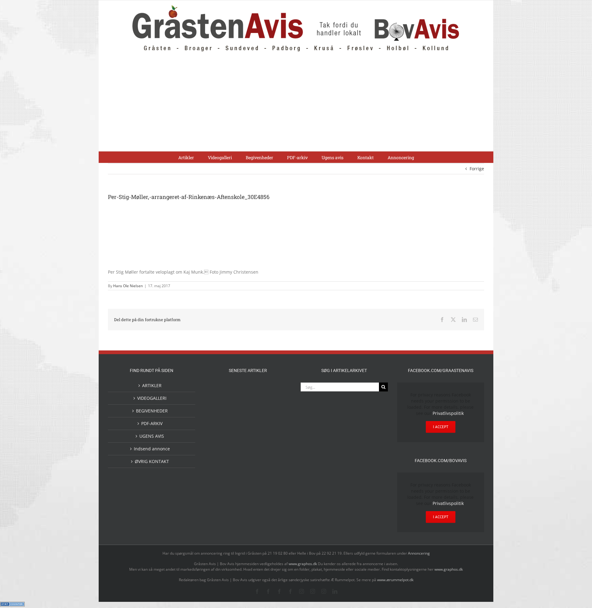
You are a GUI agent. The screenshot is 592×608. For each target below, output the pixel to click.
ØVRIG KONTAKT (152, 461)
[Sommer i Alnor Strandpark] (277, 390)
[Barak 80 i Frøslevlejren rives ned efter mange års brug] (277, 472)
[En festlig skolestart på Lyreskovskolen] (218, 472)
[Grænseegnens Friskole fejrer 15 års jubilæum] (277, 447)
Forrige (477, 169)
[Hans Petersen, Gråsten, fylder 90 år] (258, 409)
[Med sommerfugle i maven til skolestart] (258, 391)
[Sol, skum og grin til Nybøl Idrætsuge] (238, 472)
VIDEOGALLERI (151, 398)
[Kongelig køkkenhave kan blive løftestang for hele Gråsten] (258, 432)
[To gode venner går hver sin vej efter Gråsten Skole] (277, 432)
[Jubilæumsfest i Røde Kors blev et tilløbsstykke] (218, 390)
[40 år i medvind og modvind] (218, 432)
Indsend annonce (152, 449)
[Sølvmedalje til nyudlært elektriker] (218, 452)
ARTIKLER (152, 385)
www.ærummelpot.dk (395, 579)
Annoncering (419, 553)
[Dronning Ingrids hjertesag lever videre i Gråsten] (258, 472)
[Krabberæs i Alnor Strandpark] (218, 412)
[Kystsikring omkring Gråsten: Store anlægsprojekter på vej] (238, 390)
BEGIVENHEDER (152, 411)
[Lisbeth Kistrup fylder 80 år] (238, 409)
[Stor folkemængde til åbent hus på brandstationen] (277, 407)
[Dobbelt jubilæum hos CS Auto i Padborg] (258, 447)
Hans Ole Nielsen (128, 285)
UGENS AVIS (151, 436)
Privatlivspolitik (448, 413)
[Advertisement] (296, 105)
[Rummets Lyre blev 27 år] (238, 432)
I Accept (440, 426)
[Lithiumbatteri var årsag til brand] (238, 446)
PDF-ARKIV (151, 423)
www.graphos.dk (303, 563)
